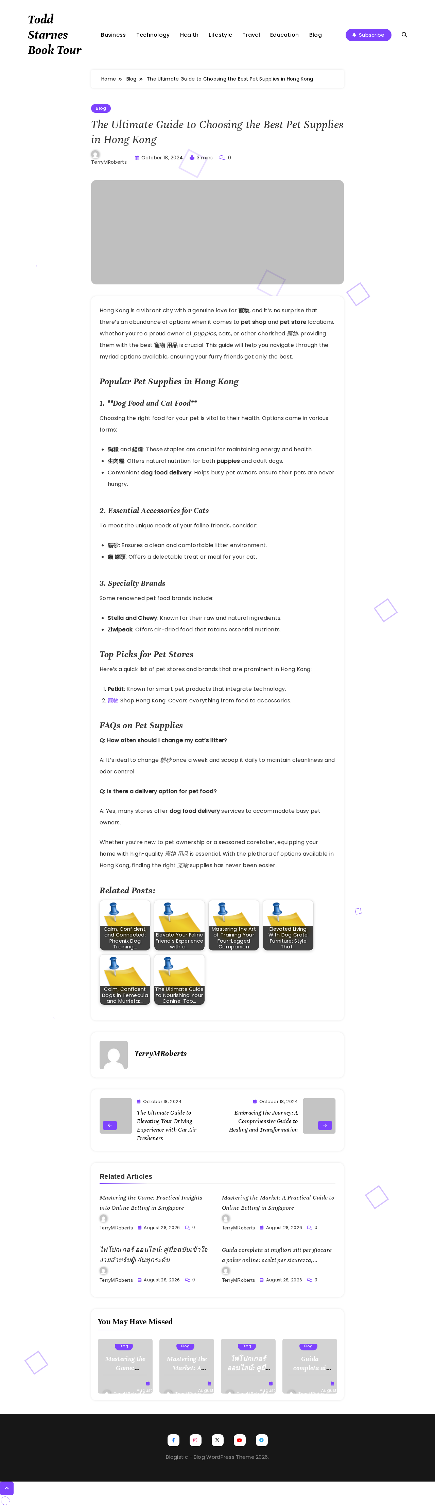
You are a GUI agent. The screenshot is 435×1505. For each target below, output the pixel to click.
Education (284, 35)
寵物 (113, 700)
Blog (315, 35)
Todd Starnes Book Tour (55, 34)
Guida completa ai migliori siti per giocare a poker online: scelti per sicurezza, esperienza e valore (277, 1260)
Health (189, 35)
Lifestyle (220, 35)
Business (113, 35)
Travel (251, 35)
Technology (153, 35)
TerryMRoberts (109, 162)
